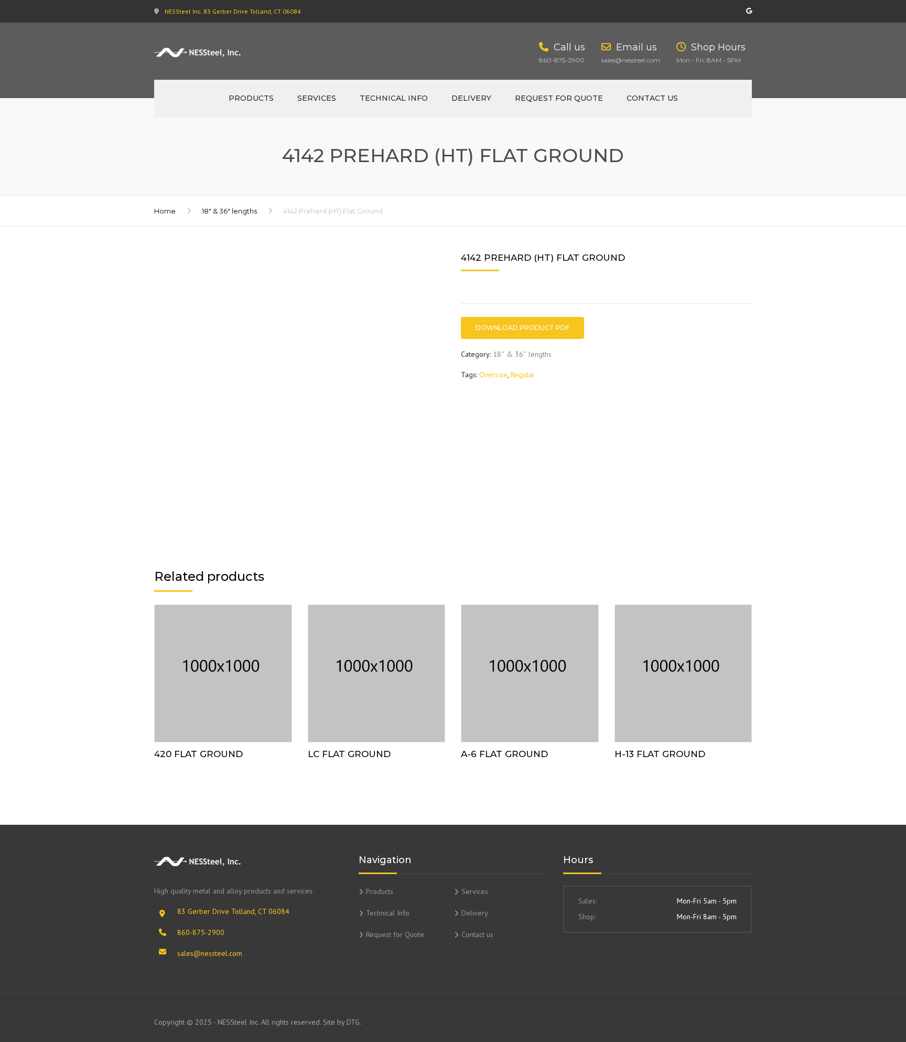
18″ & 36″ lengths (229, 211)
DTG (353, 1022)
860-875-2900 (200, 932)
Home (165, 211)
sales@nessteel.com (209, 953)
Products (251, 98)
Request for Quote (559, 98)
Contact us (652, 98)
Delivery (471, 98)
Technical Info (394, 98)
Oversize (493, 374)
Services (316, 98)
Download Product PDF (522, 328)
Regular (523, 374)
